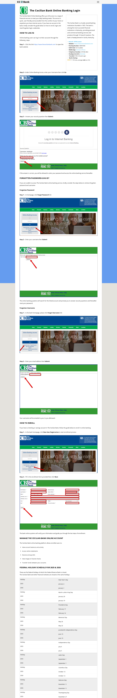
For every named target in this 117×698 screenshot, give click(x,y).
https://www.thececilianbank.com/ (83, 43)
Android (78, 50)
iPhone (83, 50)
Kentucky (82, 54)
